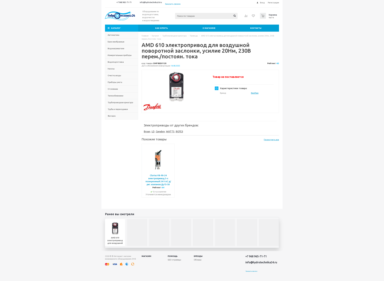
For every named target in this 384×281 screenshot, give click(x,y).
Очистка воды (114, 75)
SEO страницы (174, 260)
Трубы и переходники (118, 109)
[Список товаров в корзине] (268, 18)
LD (153, 131)
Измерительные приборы (120, 55)
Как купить (161, 28)
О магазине (208, 28)
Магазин (146, 256)
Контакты (255, 28)
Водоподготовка (116, 62)
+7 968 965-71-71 (124, 2)
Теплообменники (115, 96)
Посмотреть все (271, 140)
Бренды (198, 256)
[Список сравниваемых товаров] (246, 17)
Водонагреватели (116, 48)
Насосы (111, 69)
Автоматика (113, 35)
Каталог (116, 28)
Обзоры (197, 260)
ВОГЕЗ (179, 131)
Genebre (160, 131)
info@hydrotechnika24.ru (151, 2)
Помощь (173, 256)
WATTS (170, 131)
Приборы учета (115, 82)
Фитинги (112, 116)
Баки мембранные (116, 42)
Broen (147, 131)
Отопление (113, 89)
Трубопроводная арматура (120, 102)
